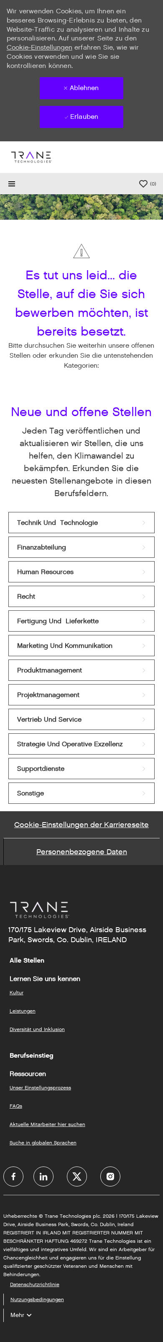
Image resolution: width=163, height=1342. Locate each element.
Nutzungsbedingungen (37, 1299)
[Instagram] (110, 1176)
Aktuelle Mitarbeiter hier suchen (47, 1124)
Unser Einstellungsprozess (40, 1087)
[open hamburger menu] (12, 184)
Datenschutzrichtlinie (34, 1284)
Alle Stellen (27, 960)
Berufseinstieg (31, 1055)
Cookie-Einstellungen (39, 47)
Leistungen (23, 1011)
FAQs (16, 1106)
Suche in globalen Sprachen (43, 1142)
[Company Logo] (31, 157)
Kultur (16, 992)
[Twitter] (77, 1176)
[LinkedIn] (43, 1176)
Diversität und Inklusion (37, 1029)
